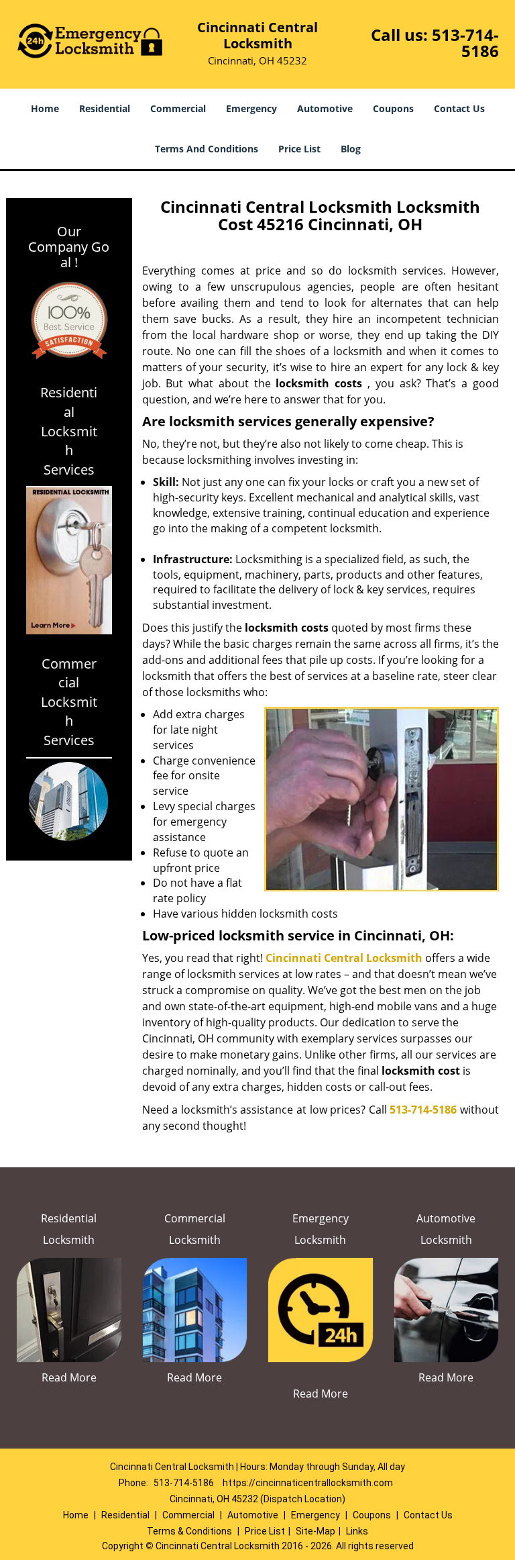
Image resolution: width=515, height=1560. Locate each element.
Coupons (393, 108)
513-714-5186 (465, 42)
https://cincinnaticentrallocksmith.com (308, 1482)
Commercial (178, 108)
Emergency (251, 108)
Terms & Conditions (189, 1531)
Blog (351, 148)
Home (45, 108)
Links (357, 1531)
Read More (69, 1377)
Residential (104, 108)
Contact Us (459, 108)
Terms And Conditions (206, 148)
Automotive (325, 108)
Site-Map (315, 1531)
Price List (299, 148)
